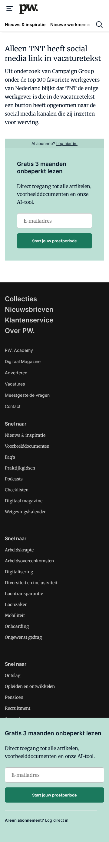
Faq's (10, 457)
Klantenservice (29, 320)
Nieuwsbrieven (29, 309)
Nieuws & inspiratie (25, 435)
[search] (99, 24)
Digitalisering (19, 571)
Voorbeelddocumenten (27, 446)
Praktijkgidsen (20, 468)
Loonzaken (16, 604)
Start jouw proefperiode (54, 240)
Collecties (21, 299)
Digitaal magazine (23, 501)
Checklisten (16, 490)
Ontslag (12, 675)
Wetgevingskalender (25, 511)
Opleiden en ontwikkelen (30, 686)
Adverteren (16, 372)
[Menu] (10, 8)
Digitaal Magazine (23, 361)
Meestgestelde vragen (27, 395)
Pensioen (14, 697)
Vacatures (15, 383)
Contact (13, 406)
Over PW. (20, 331)
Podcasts (14, 479)
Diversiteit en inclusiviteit (31, 582)
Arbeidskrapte (19, 550)
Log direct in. (57, 820)
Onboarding (17, 626)
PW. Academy (19, 350)
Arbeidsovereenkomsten (29, 561)
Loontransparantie (24, 593)
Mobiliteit (15, 615)
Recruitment (17, 708)
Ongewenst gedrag (23, 637)
